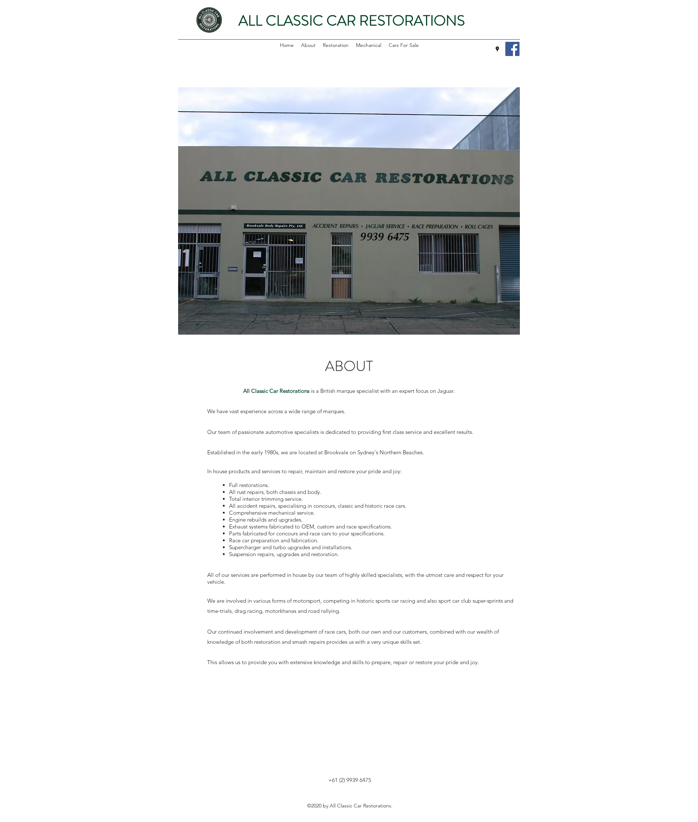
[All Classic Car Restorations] (512, 49)
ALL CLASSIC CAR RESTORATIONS (351, 20)
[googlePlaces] (497, 49)
